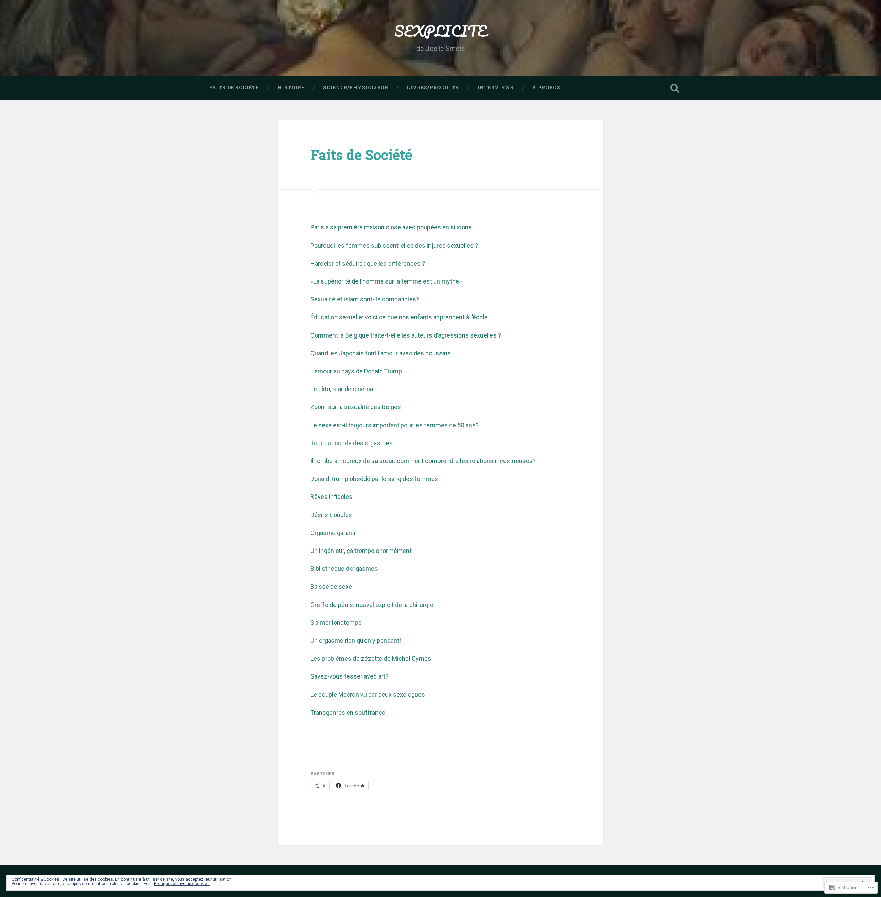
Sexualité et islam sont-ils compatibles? (364, 299)
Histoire (291, 88)
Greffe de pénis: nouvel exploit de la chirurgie (371, 604)
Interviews (495, 88)
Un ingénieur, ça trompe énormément (361, 550)
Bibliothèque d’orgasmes (344, 568)
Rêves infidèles (331, 496)
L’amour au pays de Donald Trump (356, 371)
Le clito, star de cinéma (341, 389)
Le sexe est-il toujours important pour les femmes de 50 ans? (394, 425)
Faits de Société (234, 88)
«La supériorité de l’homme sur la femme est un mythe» (386, 281)
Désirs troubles (331, 515)
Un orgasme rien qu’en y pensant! (355, 640)
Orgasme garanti (332, 532)
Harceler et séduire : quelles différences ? (367, 263)
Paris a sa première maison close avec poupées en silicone (391, 227)
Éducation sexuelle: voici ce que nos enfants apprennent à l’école (399, 317)
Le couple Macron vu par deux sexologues (367, 694)
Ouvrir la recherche (674, 88)
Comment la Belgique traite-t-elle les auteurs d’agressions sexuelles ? (405, 335)
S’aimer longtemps (336, 622)
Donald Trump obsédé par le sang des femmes (374, 478)
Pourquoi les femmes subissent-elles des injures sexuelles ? (394, 245)
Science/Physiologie (355, 88)
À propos (546, 88)
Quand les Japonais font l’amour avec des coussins (380, 353)
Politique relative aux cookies (182, 883)
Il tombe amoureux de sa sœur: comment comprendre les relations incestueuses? (423, 460)
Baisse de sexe (331, 586)
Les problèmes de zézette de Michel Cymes (370, 658)
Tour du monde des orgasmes (351, 443)
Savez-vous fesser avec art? (349, 676)
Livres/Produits (433, 88)
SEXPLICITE (440, 31)
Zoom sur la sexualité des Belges (355, 406)
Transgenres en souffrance (347, 712)
